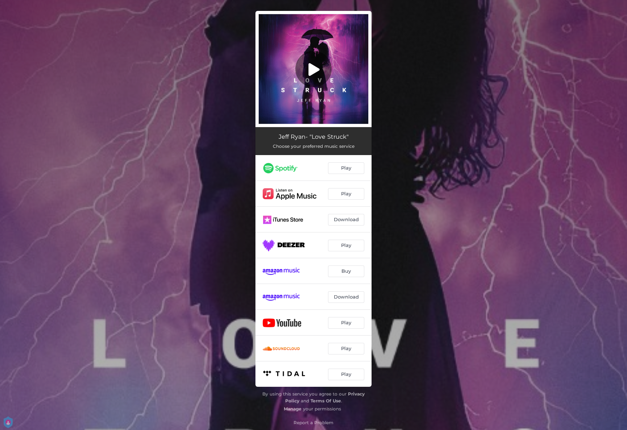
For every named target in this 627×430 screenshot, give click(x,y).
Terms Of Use (326, 400)
